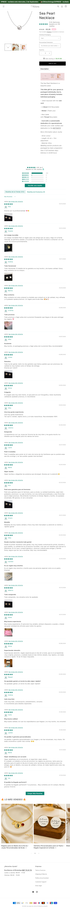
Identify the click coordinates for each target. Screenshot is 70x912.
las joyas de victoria (16, 201)
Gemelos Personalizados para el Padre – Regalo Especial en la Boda (49, 847)
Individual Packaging (45, 34)
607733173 (57, 128)
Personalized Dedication (46, 42)
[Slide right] (39, 853)
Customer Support (40, 882)
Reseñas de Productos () (36, 192)
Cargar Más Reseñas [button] (35, 793)
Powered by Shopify (42, 906)
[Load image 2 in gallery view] (15, 47)
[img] (35, 167)
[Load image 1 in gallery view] (8, 47)
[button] (3, 6)
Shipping (49, 31)
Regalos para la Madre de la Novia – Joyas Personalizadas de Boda (15, 847)
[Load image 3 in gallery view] (23, 47)
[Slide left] (31, 853)
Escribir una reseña (35, 185)
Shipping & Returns (41, 874)
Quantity (41, 49)
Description (45, 69)
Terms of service (40, 870)
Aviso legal (38, 885)
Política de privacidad (42, 878)
